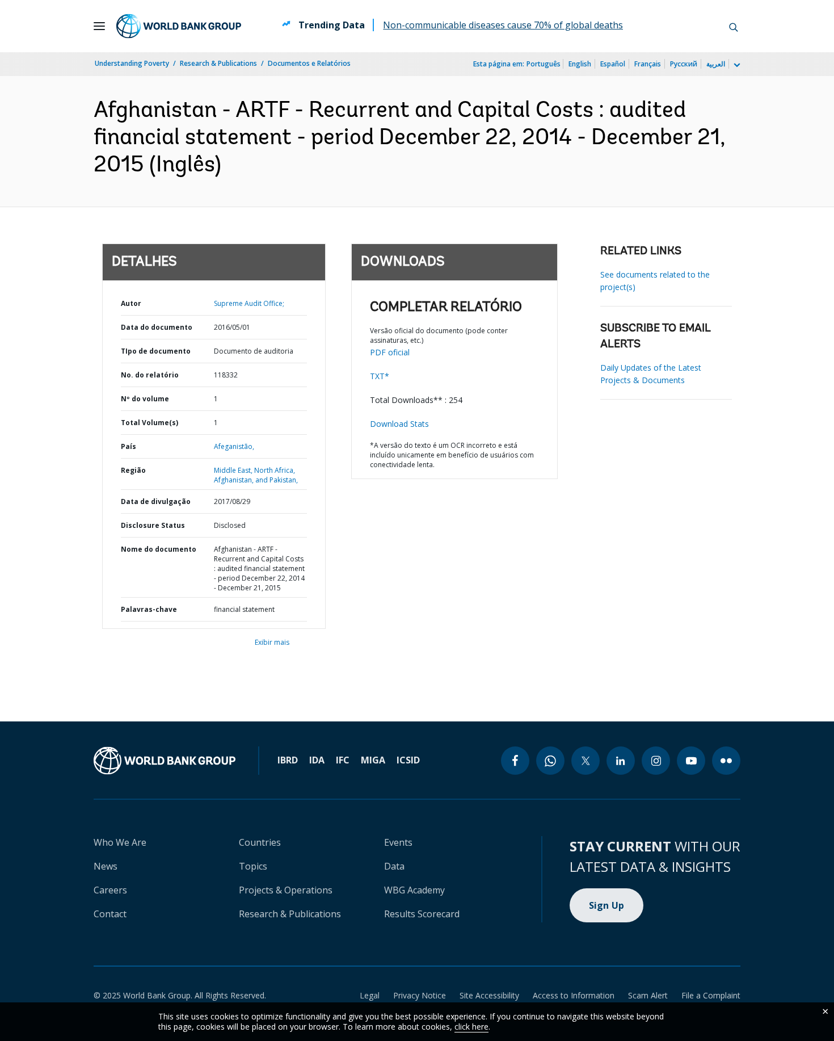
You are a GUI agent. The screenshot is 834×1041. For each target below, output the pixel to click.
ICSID (408, 760)
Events (398, 842)
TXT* (379, 376)
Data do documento (156, 327)
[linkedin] (620, 760)
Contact (110, 914)
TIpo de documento (156, 351)
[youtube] (691, 760)
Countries (260, 842)
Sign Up (607, 905)
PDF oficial (390, 352)
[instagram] (656, 760)
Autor (131, 303)
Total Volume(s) (149, 422)
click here (471, 1026)
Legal (370, 995)
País (128, 446)
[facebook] (515, 760)
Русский (683, 64)
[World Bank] (164, 760)
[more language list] (735, 65)
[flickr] (726, 760)
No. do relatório (150, 375)
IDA (317, 760)
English (579, 64)
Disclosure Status (153, 525)
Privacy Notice (419, 995)
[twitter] (585, 760)
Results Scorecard (422, 914)
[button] (733, 26)
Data (394, 866)
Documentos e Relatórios (309, 63)
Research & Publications (218, 63)
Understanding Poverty (132, 63)
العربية (715, 64)
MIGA (373, 760)
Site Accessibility (489, 995)
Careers (110, 890)
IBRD (287, 760)
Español (612, 64)
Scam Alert (648, 995)
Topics (253, 866)
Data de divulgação (156, 501)
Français (647, 64)
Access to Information (573, 995)
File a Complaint (710, 995)
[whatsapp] (550, 760)
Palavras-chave (149, 609)
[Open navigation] (99, 26)
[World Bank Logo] (178, 26)
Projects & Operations (285, 890)
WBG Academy (414, 890)
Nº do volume (145, 399)
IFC (342, 760)
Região (133, 470)
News (105, 866)
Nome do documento (158, 549)
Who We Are (120, 842)
